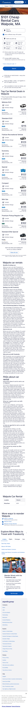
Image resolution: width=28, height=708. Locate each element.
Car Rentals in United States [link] (8, 641)
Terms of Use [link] (5, 662)
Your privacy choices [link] (7, 670)
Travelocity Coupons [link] (7, 646)
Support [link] (4, 676)
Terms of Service (16, 706)
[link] (14, 519)
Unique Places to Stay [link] (7, 648)
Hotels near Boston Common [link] (9, 549)
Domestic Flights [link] (6, 638)
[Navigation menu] (25, 2)
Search (14, 68)
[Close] (26, 693)
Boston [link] (6, 6)
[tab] (4, 539)
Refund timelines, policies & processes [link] (10, 683)
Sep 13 (20, 44)
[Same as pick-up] (14, 38)
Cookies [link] (4, 660)
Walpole (8, 31)
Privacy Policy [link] (5, 657)
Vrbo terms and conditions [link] (8, 665)
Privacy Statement (6, 706)
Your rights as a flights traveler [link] (9, 688)
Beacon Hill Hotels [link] (6, 546)
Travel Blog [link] (4, 651)
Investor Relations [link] (6, 619)
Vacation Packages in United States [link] (10, 636)
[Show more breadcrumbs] (2, 6)
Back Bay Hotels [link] (6, 543)
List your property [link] (6, 612)
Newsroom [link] (4, 617)
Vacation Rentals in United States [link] (9, 633)
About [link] (3, 607)
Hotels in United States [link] (7, 631)
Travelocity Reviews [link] (6, 643)
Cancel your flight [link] (6, 681)
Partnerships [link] (5, 615)
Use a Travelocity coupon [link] (8, 686)
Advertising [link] (4, 624)
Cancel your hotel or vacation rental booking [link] (12, 679)
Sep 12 (8, 44)
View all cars (14, 252)
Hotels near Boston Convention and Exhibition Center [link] (13, 553)
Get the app (14, 593)
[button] (14, 64)
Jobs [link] (3, 610)
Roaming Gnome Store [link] (7, 622)
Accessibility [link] (5, 667)
